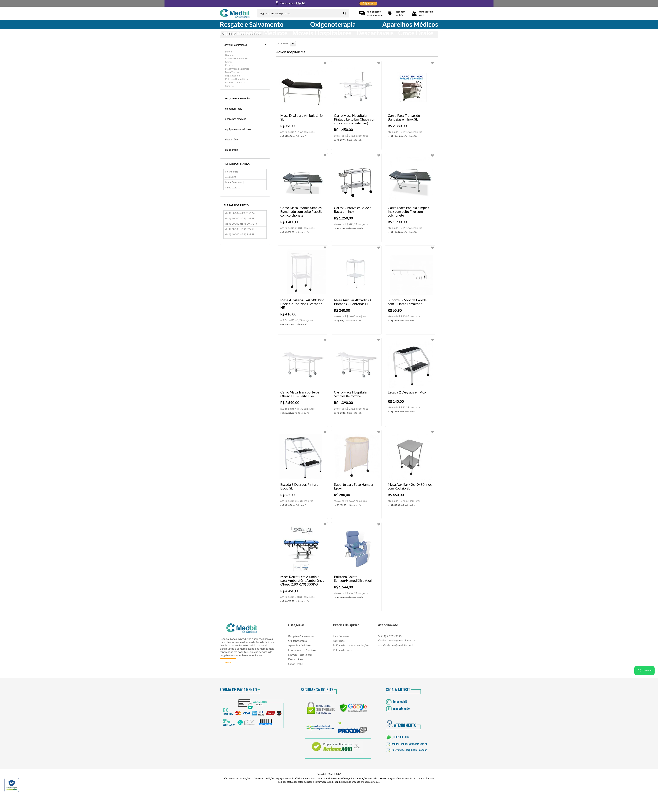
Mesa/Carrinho (233, 72)
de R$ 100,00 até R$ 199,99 (241, 218)
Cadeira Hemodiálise (236, 58)
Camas (228, 61)
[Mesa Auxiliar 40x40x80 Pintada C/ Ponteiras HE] (356, 290)
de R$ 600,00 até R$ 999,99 (241, 234)
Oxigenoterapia (297, 640)
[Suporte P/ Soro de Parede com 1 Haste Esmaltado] (410, 290)
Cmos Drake (295, 663)
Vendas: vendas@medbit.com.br (396, 640)
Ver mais (309, 144)
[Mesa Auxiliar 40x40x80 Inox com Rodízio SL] (410, 474)
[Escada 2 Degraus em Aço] (410, 382)
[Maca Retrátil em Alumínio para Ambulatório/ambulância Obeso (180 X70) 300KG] (303, 566)
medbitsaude (401, 708)
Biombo (229, 54)
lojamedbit (399, 701)
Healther (231, 171)
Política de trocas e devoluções (351, 645)
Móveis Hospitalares (300, 654)
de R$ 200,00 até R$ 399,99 (241, 223)
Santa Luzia (232, 187)
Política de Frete (342, 650)
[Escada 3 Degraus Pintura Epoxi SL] (303, 474)
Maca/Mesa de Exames (237, 68)
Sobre (228, 662)
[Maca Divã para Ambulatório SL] (303, 105)
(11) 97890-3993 (391, 636)
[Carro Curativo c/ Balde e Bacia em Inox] (356, 197)
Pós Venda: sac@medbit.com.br (396, 645)
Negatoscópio (232, 75)
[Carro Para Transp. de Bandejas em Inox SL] (410, 105)
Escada (229, 65)
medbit (230, 176)
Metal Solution (234, 182)
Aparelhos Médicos (299, 645)
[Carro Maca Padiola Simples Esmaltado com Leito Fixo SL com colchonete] (303, 197)
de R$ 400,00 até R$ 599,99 (241, 229)
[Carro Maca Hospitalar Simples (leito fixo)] (356, 382)
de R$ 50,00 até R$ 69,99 (240, 213)
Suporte (229, 85)
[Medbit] (234, 13)
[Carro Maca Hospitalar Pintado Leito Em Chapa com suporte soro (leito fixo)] (356, 105)
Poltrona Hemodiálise (236, 78)
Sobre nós (339, 640)
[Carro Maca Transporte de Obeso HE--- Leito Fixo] (303, 382)
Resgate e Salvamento (301, 636)
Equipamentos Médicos (302, 650)
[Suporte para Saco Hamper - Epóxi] (356, 474)
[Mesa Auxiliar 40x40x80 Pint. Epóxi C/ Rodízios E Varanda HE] (303, 290)
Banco (228, 51)
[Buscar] (345, 13)
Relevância (283, 43)
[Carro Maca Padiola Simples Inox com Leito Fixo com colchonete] (410, 197)
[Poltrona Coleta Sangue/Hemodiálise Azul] (356, 566)
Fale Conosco (341, 636)
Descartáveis (295, 659)
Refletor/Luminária (235, 82)
